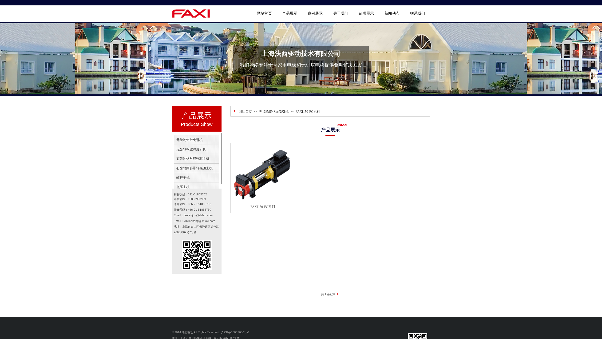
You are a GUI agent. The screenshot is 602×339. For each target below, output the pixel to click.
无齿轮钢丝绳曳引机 (274, 111)
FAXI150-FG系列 (308, 111)
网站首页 (245, 111)
